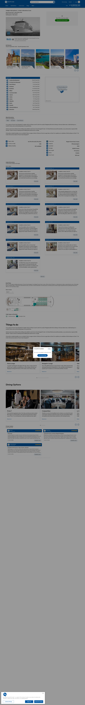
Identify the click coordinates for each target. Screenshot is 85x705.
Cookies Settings (8, 701)
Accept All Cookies (38, 701)
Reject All (29, 701)
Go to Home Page (42, 355)
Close (49, 348)
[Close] (43, 693)
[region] (23, 698)
